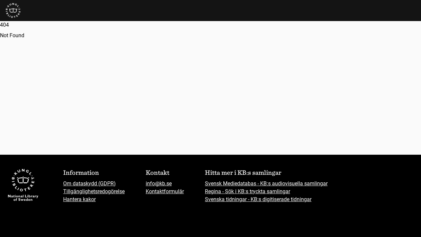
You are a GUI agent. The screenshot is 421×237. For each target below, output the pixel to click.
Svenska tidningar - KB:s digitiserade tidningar (258, 199)
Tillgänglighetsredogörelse (94, 191)
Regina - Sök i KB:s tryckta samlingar (247, 191)
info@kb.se (159, 183)
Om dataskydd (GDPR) (89, 183)
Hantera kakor (79, 199)
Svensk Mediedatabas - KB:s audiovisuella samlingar (266, 183)
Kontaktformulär (165, 191)
